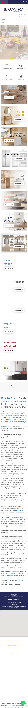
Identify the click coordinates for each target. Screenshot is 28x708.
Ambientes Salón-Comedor (13, 679)
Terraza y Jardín (13, 670)
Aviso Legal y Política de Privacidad (14, 692)
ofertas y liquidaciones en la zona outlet (12, 519)
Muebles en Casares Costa (13, 403)
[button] (14, 622)
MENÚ (3, 23)
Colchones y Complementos (23, 684)
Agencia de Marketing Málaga (16, 693)
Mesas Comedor (23, 667)
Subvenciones (4, 679)
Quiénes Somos (4, 674)
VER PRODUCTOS (9, 97)
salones (17, 415)
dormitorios (15, 419)
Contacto (3, 677)
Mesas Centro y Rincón (23, 670)
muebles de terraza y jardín (13, 423)
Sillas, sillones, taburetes (23, 674)
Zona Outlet (3, 669)
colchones (20, 421)
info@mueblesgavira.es (16, 707)
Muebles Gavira (9, 398)
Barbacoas (12, 673)
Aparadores (22, 660)
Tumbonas (12, 676)
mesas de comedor (18, 417)
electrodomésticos (6, 427)
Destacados (14, 385)
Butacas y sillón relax (23, 678)
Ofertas (2, 667)
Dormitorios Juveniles (13, 683)
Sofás (21, 681)
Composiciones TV (23, 663)
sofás (7, 415)
